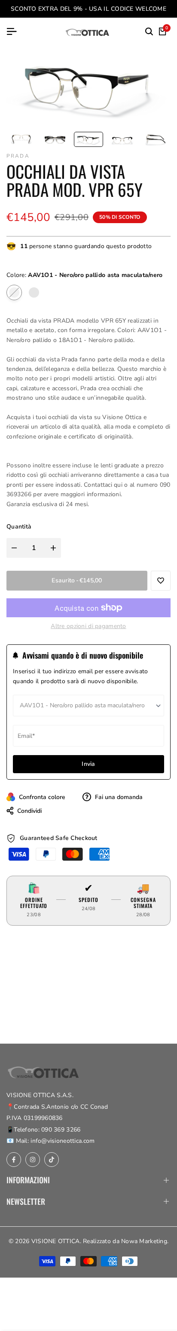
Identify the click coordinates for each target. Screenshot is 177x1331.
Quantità (18, 526)
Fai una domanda (118, 797)
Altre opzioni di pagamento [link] (88, 626)
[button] (161, 581)
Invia (88, 764)
